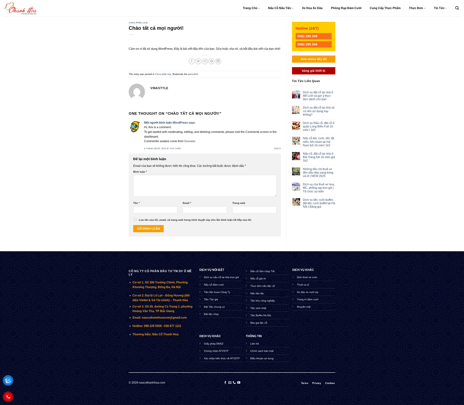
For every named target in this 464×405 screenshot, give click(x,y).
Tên (136, 203)
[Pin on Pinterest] (211, 61)
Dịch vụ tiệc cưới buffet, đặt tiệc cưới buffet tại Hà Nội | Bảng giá (319, 203)
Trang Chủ (250, 8)
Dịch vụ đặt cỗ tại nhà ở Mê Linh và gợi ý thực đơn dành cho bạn (318, 96)
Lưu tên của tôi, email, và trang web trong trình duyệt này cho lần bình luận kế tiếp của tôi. (195, 219)
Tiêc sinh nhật (258, 308)
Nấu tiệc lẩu (257, 293)
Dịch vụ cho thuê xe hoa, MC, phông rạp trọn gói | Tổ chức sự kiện (319, 188)
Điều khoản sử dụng (262, 358)
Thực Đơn (416, 8)
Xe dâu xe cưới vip (307, 292)
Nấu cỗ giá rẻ (258, 278)
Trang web (238, 203)
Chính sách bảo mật (262, 350)
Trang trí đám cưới (307, 299)
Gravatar (189, 141)
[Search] (457, 7)
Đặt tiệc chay (211, 314)
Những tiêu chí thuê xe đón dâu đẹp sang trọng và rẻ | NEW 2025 (318, 173)
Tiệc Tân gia (211, 299)
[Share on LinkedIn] (218, 61)
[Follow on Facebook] (225, 382)
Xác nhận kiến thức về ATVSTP (222, 358)
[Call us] (234, 382)
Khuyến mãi (303, 306)
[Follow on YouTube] (238, 382)
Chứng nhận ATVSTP (216, 350)
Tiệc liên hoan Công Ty (217, 292)
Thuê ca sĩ (303, 284)
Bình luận (140, 171)
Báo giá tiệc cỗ (258, 322)
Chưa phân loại (138, 23)
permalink (193, 74)
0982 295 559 (307, 36)
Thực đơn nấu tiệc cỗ (262, 285)
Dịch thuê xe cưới (307, 277)
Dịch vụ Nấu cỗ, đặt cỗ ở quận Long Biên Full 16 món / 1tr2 (319, 126)
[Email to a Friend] (205, 61)
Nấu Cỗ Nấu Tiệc (279, 8)
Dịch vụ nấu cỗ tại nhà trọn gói (221, 277)
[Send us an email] (229, 382)
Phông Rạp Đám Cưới (346, 8)
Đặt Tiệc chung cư (214, 306)
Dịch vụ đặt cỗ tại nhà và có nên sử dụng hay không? (318, 111)
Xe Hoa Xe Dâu (312, 8)
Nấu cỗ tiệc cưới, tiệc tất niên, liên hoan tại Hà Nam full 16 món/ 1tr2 (318, 142)
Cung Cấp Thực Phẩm (385, 8)
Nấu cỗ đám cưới (214, 284)
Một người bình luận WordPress (166, 122)
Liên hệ (254, 343)
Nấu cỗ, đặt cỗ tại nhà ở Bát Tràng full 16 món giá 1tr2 (319, 157)
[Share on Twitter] (198, 61)
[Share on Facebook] (192, 61)
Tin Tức (439, 8)
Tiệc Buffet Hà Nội (260, 315)
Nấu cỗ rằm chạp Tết (262, 271)
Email (187, 203)
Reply (277, 148)
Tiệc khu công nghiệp (262, 300)
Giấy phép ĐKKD (213, 343)
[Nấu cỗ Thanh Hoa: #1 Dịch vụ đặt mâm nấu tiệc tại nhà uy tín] (21, 8)
